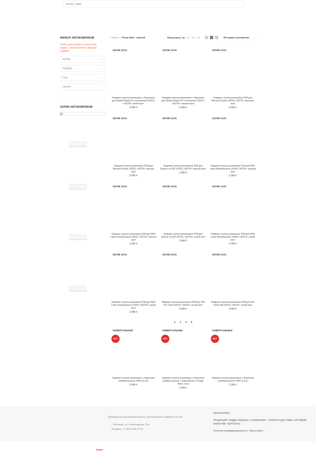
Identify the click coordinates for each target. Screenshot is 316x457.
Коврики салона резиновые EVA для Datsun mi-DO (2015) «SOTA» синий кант (183, 235)
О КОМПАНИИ (257, 420)
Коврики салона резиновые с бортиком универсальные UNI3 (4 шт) (233, 379)
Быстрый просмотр (154, 50)
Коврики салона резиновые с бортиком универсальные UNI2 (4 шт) (133, 379)
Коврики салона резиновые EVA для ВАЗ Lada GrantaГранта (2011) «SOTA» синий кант (133, 305)
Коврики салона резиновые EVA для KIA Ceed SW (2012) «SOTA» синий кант (232, 303)
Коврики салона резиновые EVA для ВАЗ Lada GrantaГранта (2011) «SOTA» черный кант (133, 236)
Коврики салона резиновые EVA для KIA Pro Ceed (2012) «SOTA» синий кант (183, 303)
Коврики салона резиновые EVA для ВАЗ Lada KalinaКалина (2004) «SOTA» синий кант (233, 236)
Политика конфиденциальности (230, 430)
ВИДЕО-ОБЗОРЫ (238, 420)
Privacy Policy (106, 453)
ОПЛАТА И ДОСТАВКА (280, 420)
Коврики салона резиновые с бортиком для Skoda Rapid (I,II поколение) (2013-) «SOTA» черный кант (183, 100)
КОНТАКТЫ (234, 423)
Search (240, 4)
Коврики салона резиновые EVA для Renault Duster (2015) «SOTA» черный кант (133, 168)
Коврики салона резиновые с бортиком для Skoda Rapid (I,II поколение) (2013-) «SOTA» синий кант (133, 100)
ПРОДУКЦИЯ (220, 420)
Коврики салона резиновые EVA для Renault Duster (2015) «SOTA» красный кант (233, 100)
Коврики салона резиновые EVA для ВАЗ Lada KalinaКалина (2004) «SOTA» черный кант (233, 168)
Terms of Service (121, 453)
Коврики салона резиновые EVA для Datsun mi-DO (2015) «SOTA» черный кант (183, 167)
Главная (114, 37)
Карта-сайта (256, 430)
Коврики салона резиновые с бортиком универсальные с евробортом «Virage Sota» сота (183, 380)
